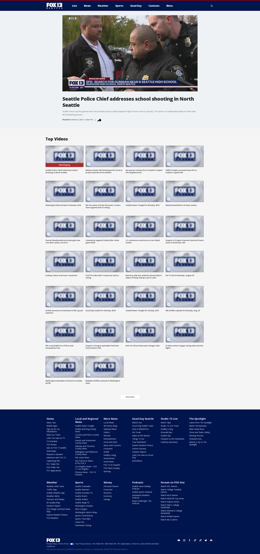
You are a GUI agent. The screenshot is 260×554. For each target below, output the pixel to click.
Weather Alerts (53, 496)
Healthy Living (110, 455)
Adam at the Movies (141, 435)
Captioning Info (53, 460)
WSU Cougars (81, 509)
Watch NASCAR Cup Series (172, 498)
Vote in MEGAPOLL (140, 429)
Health (106, 452)
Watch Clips (166, 422)
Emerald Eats (166, 432)
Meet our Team (53, 434)
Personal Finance (111, 486)
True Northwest (139, 442)
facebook (189, 540)
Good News (109, 461)
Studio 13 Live (169, 418)
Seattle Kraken (81, 499)
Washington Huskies (84, 506)
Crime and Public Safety (199, 432)
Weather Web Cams (55, 486)
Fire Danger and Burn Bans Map (58, 510)
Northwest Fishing (83, 525)
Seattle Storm (81, 496)
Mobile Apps (52, 426)
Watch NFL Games (169, 486)
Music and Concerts (112, 445)
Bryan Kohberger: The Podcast (141, 502)
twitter (206, 540)
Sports (79, 482)
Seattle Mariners (82, 489)
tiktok (195, 540)
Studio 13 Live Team (170, 426)
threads (200, 540)
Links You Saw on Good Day (142, 456)
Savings (107, 499)
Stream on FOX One (173, 482)
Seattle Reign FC (82, 502)
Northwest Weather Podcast (141, 496)
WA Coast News (82, 457)
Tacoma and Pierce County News (87, 435)
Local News (109, 422)
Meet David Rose (196, 429)
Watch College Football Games (171, 490)
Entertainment (110, 439)
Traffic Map (52, 489)
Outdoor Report (139, 452)
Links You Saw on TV (56, 438)
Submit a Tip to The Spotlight (198, 443)
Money (108, 482)
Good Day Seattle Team (142, 426)
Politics (107, 432)
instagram (184, 540)
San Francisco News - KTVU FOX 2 (84, 462)
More (169, 5)
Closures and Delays (55, 499)
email (211, 540)
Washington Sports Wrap (86, 512)
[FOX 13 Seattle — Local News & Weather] (55, 6)
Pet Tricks (136, 432)
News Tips (51, 422)
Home (50, 418)
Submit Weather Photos (142, 445)
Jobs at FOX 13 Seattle (56, 447)
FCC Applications (54, 470)
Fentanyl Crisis (195, 439)
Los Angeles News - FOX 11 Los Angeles (86, 467)
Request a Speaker (55, 454)
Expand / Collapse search (211, 6)
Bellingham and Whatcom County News (86, 453)
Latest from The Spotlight (200, 422)
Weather (52, 482)
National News (110, 429)
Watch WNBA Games (170, 516)
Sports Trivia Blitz (82, 519)
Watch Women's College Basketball (171, 511)
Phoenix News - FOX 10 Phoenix (85, 473)
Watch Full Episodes (198, 426)
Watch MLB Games (169, 495)
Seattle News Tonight (84, 426)
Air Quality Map (53, 502)
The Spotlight (197, 418)
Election (107, 435)
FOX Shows (52, 444)
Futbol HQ (79, 522)
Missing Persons (196, 435)
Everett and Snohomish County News (85, 441)
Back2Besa (137, 460)
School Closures (139, 448)
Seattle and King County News (85, 430)
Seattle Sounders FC (84, 492)
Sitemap (107, 471)
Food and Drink (110, 442)
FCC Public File (53, 464)
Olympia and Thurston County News (85, 447)
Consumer (108, 448)
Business (107, 492)
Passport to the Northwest (172, 439)
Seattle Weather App (56, 492)
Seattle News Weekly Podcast (141, 487)
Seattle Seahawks (83, 486)
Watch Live (137, 422)
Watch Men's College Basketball (170, 506)
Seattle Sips (166, 435)
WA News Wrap (110, 426)
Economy (108, 496)
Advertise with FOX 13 (56, 457)
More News (111, 418)
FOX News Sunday (112, 468)
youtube (179, 540)
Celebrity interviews (169, 442)
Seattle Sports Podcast (142, 492)
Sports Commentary (84, 515)
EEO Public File (53, 467)
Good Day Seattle (143, 418)
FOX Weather (52, 518)
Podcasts (137, 482)
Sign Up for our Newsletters (53, 430)
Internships (51, 451)
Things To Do (138, 439)
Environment (109, 458)
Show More (130, 397)
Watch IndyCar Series (170, 501)
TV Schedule (52, 441)
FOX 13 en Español (112, 465)
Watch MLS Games (169, 519)
